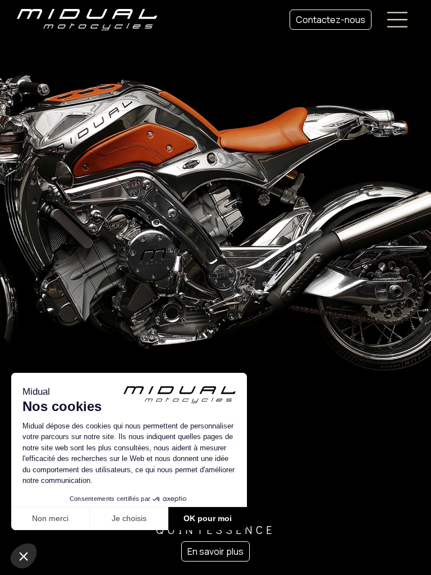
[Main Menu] (397, 19)
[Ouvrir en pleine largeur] (215, 287)
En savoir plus (215, 551)
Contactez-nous (330, 19)
